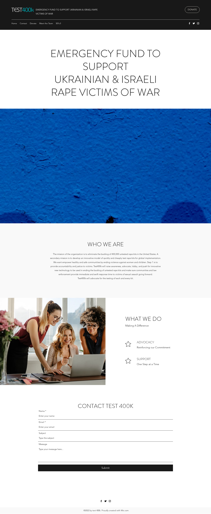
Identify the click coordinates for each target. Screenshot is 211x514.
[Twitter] (193, 23)
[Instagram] (198, 23)
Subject (42, 433)
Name (42, 411)
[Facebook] (189, 23)
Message (43, 444)
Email (41, 422)
